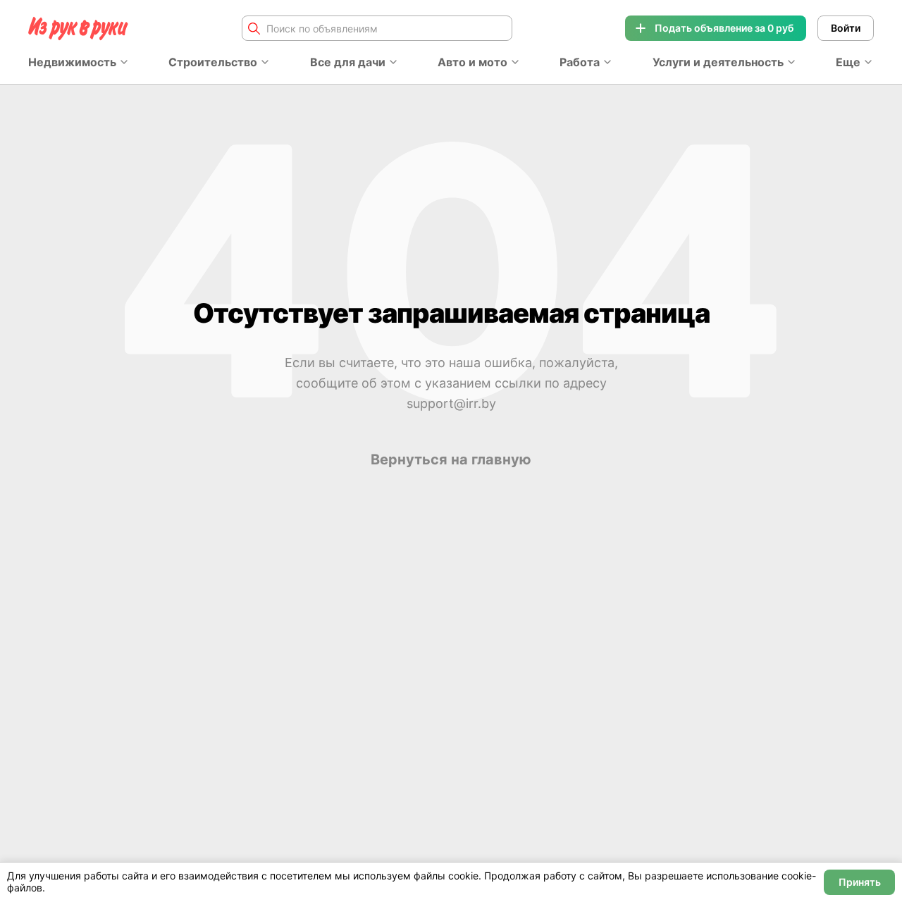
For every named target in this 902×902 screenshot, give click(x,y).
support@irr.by (451, 403)
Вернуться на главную (451, 459)
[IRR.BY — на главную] (78, 28)
